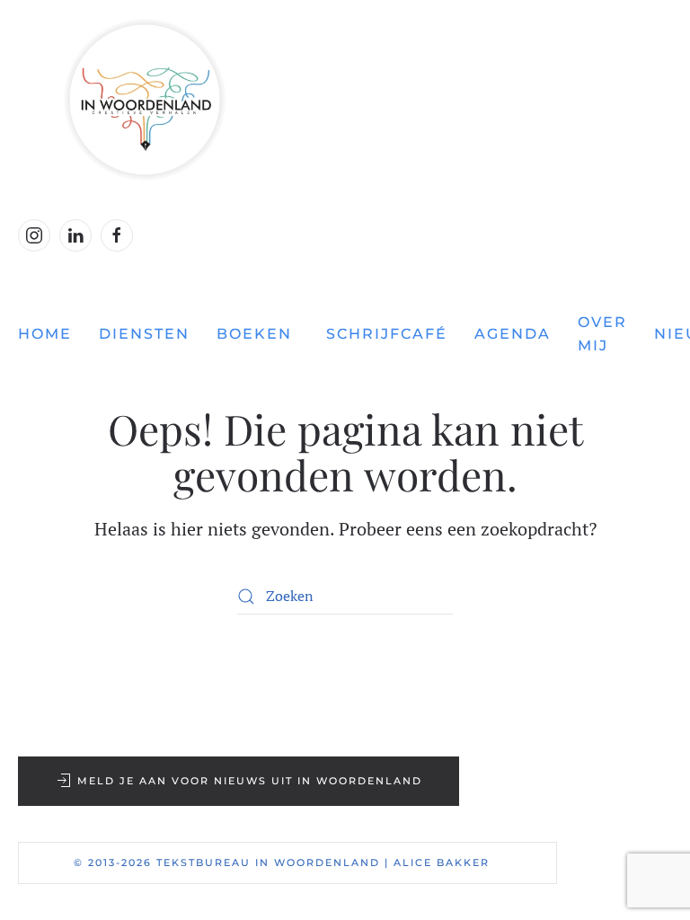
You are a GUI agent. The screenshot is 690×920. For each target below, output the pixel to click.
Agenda (512, 333)
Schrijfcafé (386, 333)
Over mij (602, 334)
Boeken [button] (254, 333)
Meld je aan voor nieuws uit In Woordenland (249, 780)
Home (45, 333)
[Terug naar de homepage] (345, 99)
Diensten (144, 333)
